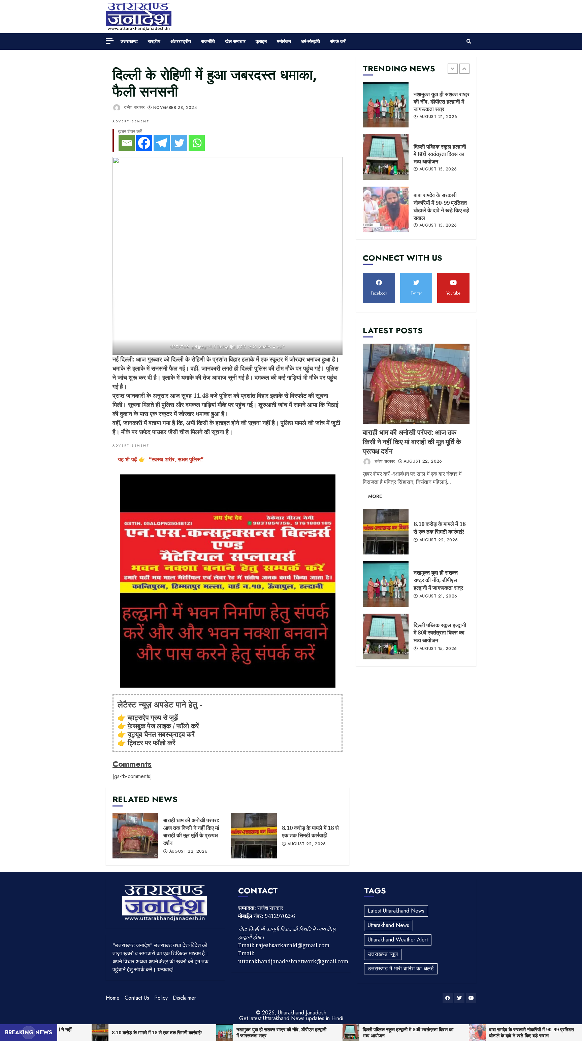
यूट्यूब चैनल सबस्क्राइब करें (161, 734)
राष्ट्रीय (154, 41)
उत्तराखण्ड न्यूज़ (383, 954)
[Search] (468, 41)
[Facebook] (144, 143)
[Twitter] (179, 143)
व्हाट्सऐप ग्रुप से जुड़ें (153, 717)
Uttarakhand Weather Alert (398, 939)
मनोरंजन (284, 41)
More (375, 496)
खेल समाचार (235, 41)
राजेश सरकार (133, 108)
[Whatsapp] (197, 143)
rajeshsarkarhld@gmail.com (292, 945)
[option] (416, 108)
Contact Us (137, 998)
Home (113, 998)
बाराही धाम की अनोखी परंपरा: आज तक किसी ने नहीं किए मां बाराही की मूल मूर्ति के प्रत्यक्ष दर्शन (135, 835)
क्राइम (261, 41)
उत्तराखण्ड (129, 41)
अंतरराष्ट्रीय (180, 41)
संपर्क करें (338, 41)
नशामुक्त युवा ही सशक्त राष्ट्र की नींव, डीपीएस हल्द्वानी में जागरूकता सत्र (386, 104)
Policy (161, 998)
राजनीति (208, 41)
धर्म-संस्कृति (310, 41)
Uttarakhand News (388, 925)
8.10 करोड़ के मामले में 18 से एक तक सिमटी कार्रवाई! (254, 835)
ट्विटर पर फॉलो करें (151, 742)
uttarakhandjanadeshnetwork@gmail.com (293, 961)
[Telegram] (162, 143)
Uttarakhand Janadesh (302, 1012)
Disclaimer (184, 998)
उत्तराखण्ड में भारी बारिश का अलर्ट (401, 968)
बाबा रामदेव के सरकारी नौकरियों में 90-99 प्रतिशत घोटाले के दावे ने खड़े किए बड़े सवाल (386, 209)
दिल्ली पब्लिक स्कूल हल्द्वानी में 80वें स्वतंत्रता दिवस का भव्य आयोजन (386, 157)
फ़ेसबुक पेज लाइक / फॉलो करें (163, 725)
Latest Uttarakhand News (396, 911)
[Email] (127, 143)
